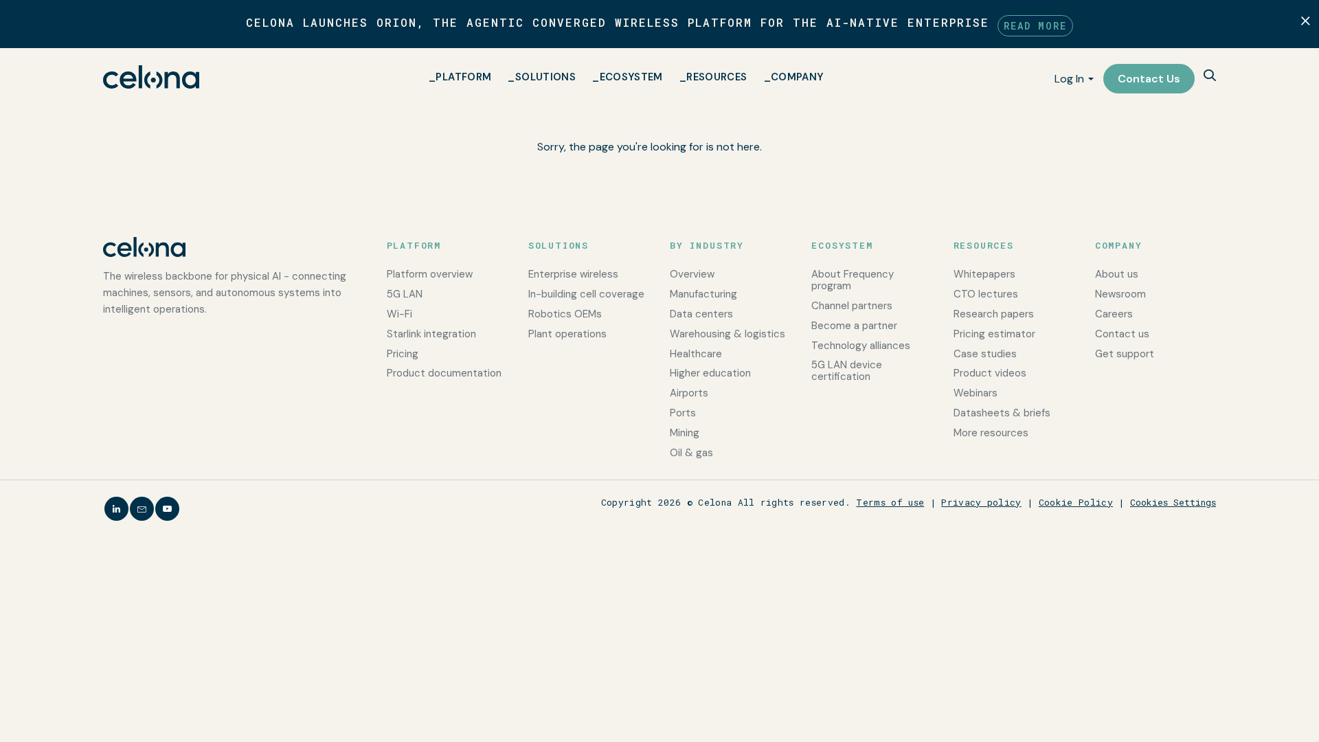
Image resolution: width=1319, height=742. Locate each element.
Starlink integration (431, 334)
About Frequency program (852, 280)
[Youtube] (167, 509)
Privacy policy (981, 502)
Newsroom (1120, 294)
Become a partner (854, 326)
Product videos (990, 373)
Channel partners (851, 306)
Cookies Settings (1173, 502)
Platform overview (430, 274)
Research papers (994, 314)
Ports (683, 413)
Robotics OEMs (565, 314)
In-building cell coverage (586, 294)
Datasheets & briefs (1002, 413)
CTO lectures (986, 294)
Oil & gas (691, 453)
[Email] (142, 509)
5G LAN (404, 294)
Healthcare (696, 354)
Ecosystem (631, 77)
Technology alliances (860, 345)
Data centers (701, 314)
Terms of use (890, 502)
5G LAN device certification (846, 370)
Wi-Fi (399, 314)
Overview (692, 274)
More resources (991, 433)
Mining (684, 433)
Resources (716, 77)
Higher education (710, 373)
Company (797, 77)
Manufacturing (703, 294)
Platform (463, 77)
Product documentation (444, 373)
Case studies (985, 354)
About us (1116, 274)
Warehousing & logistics (727, 334)
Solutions (545, 77)
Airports (689, 393)
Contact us (1122, 334)
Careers (1114, 314)
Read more (1035, 25)
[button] (1210, 76)
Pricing (402, 354)
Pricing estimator (994, 334)
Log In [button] (1069, 78)
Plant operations (567, 334)
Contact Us (1149, 78)
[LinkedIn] (116, 509)
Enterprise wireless (573, 274)
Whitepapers (984, 274)
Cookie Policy (1076, 502)
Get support (1124, 354)
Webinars (975, 393)
